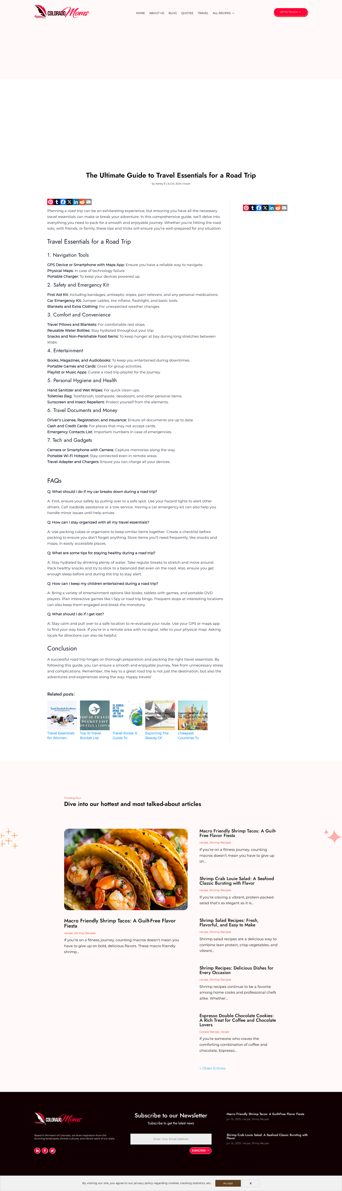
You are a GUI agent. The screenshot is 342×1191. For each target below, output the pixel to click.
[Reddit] (82, 203)
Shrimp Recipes (85, 933)
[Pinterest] (50, 203)
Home (140, 13)
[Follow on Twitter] (52, 1150)
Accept (228, 1183)
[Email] (88, 203)
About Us (156, 13)
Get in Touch (289, 11)
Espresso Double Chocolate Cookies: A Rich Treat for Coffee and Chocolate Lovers (238, 1020)
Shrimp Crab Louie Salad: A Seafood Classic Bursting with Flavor (237, 880)
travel (203, 13)
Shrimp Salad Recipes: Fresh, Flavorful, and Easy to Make (229, 922)
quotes (187, 13)
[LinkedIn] (76, 203)
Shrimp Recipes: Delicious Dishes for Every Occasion (237, 970)
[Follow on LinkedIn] (37, 1150)
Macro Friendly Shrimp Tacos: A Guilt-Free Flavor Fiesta (120, 923)
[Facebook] (63, 203)
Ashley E (160, 183)
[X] (69, 203)
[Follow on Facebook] (45, 1150)
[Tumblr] (57, 203)
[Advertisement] (171, 51)
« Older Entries (213, 1068)
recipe (68, 933)
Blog (173, 13)
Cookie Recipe (209, 1032)
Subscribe (199, 1150)
